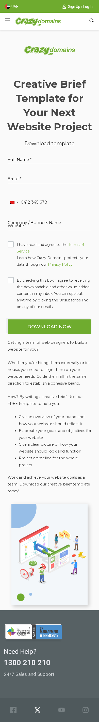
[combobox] (14, 202)
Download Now (49, 327)
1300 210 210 (27, 662)
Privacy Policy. (60, 264)
